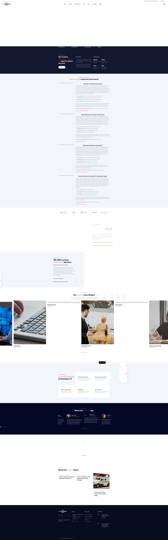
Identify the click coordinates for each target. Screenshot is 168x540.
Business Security (2, 306)
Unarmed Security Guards (88, 516)
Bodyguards (86, 519)
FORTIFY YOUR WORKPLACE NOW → (82, 172)
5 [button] (86, 352)
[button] (161, 4)
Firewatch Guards (87, 521)
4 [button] (84, 352)
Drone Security (3, 304)
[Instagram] (7, 1)
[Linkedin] (5, 1)
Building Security (72, 347)
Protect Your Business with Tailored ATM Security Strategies (83, 478)
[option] (63, 212)
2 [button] (82, 352)
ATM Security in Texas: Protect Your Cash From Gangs (100, 494)
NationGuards (67, 475)
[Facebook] (4, 1)
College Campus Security (40, 346)
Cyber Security (105, 346)
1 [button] (80, 352)
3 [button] (83, 352)
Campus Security (36, 347)
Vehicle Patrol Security (88, 518)
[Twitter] (2, 1)
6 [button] (87, 352)
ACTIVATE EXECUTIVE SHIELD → (81, 204)
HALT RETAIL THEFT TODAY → (81, 141)
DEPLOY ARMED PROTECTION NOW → (82, 110)
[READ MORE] (59, 481)
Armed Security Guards (88, 514)
